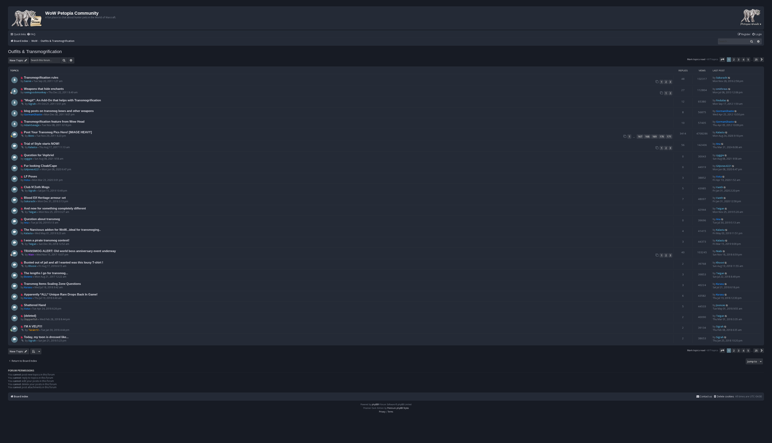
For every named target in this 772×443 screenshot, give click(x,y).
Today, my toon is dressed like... (46, 337)
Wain (31, 254)
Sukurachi (721, 77)
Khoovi (32, 266)
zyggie (28, 158)
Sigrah (32, 104)
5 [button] (748, 59)
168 (647, 136)
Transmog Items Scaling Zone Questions (52, 283)
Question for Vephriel (39, 155)
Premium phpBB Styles (398, 408)
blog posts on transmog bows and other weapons (59, 111)
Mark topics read (696, 59)
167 (640, 136)
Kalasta (720, 132)
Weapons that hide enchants (44, 88)
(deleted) (30, 315)
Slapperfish (30, 319)
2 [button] (733, 59)
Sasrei (27, 81)
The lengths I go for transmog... (46, 273)
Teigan (32, 212)
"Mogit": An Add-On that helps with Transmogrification (62, 100)
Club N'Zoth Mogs (36, 187)
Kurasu (28, 287)
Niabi (719, 251)
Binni (31, 135)
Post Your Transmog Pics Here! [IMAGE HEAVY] (58, 132)
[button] (722, 59)
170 (662, 136)
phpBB (375, 404)
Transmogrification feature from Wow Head (54, 121)
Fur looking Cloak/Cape (40, 165)
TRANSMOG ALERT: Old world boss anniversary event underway (70, 251)
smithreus (722, 89)
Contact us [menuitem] (706, 396)
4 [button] (743, 59)
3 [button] (738, 59)
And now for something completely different (55, 208)
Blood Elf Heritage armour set (45, 197)
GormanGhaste (33, 114)
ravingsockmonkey (35, 92)
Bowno (28, 276)
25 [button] (756, 59)
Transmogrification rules (41, 77)
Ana (718, 144)
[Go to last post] (729, 77)
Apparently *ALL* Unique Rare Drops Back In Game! (61, 294)
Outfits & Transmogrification (35, 51)
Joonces (720, 305)
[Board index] (27, 18)
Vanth (719, 187)
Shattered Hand (35, 305)
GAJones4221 (31, 169)
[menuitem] (31, 34)
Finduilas (721, 100)
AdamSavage (31, 125)
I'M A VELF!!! (33, 326)
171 (669, 136)
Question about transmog (42, 219)
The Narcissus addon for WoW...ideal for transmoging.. (62, 229)
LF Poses (30, 176)
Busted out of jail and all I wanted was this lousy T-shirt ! (63, 262)
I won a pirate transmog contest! (46, 240)
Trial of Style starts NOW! (42, 143)
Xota (27, 180)
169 (654, 136)
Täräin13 (33, 330)
